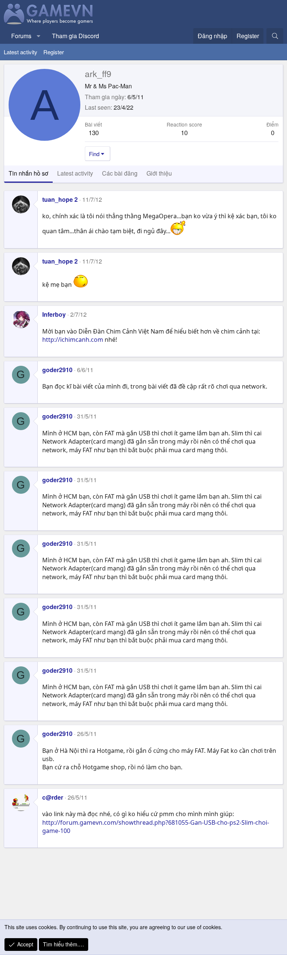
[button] (39, 36)
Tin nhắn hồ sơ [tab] (28, 173)
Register (53, 52)
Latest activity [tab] (75, 173)
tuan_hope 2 (60, 199)
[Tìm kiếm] (274, 36)
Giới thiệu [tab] (159, 173)
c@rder (52, 797)
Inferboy (54, 314)
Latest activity (20, 52)
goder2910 (57, 369)
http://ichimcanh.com (72, 339)
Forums (21, 35)
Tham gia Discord (75, 35)
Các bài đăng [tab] (120, 173)
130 (94, 132)
